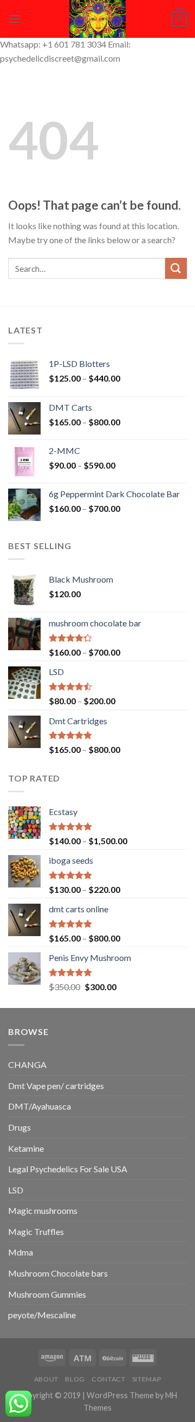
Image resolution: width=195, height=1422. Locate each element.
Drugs (19, 1127)
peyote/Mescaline (42, 1315)
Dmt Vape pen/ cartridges (56, 1085)
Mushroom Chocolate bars (58, 1273)
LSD (15, 1190)
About (46, 1379)
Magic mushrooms (42, 1210)
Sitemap (146, 1379)
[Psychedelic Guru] (97, 19)
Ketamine (26, 1148)
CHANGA (27, 1064)
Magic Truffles (36, 1231)
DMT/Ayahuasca (39, 1106)
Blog (74, 1379)
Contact (108, 1379)
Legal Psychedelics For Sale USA (67, 1169)
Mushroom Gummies (47, 1294)
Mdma (20, 1252)
